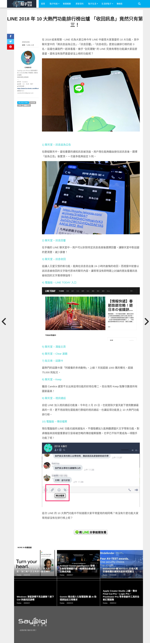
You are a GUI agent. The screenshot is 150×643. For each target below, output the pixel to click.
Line (19, 105)
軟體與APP (27, 105)
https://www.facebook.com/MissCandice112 (31, 88)
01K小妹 (32, 102)
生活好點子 (106, 4)
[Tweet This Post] (10, 41)
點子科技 (54, 4)
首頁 (43, 4)
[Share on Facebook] (10, 36)
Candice (28, 67)
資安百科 (80, 4)
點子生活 (92, 4)
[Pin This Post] (10, 47)
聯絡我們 (121, 4)
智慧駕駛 (67, 4)
